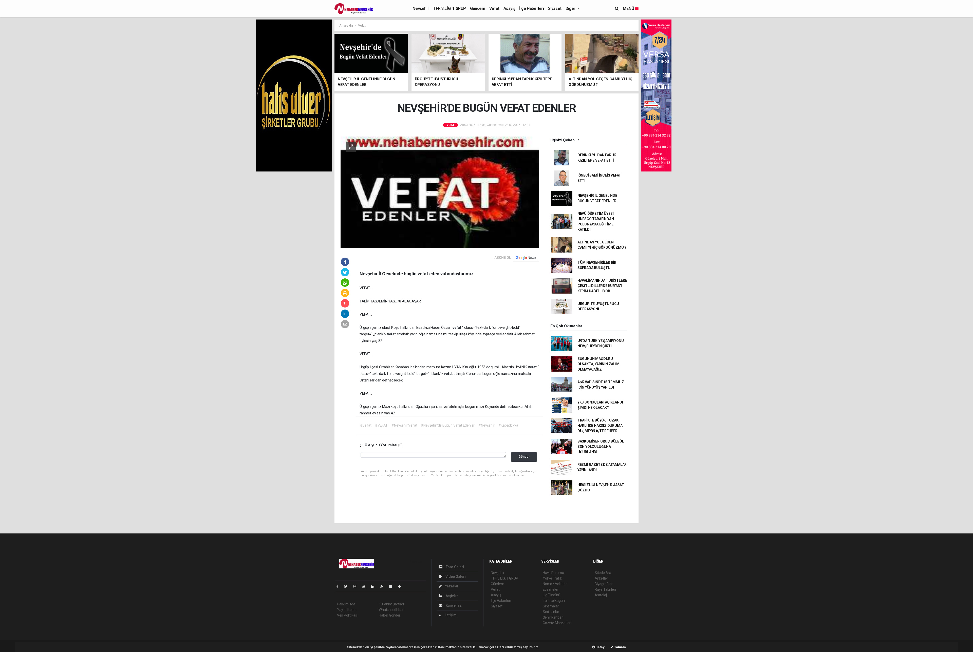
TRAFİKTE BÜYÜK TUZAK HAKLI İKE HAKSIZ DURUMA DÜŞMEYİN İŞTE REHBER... (600, 425)
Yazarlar (451, 586)
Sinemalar (551, 606)
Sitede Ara (603, 573)
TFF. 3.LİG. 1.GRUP (449, 8)
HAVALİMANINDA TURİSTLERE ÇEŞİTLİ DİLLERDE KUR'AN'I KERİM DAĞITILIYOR (602, 285)
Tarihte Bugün (554, 601)
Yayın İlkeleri (346, 610)
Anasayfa (346, 25)
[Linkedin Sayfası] (374, 586)
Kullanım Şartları (391, 604)
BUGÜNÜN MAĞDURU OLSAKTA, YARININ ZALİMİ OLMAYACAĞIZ (599, 364)
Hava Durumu (553, 573)
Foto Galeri (454, 567)
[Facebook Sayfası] (339, 586)
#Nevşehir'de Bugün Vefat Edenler (448, 425)
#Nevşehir (486, 425)
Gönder (524, 456)
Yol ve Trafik (552, 578)
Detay (600, 647)
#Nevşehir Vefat (404, 425)
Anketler (601, 578)
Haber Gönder (389, 615)
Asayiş (509, 8)
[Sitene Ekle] (401, 586)
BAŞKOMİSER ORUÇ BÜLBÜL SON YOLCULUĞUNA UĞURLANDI (600, 446)
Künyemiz (453, 605)
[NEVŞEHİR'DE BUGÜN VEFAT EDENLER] (440, 192)
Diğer (571, 8)
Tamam (619, 647)
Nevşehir (421, 8)
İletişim (450, 615)
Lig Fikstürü (551, 595)
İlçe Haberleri (531, 8)
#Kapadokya (508, 425)
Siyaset (555, 8)
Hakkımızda (346, 604)
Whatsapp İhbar (391, 610)
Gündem (477, 8)
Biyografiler (604, 584)
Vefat (494, 8)
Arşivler (451, 596)
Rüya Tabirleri (605, 589)
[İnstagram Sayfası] (357, 586)
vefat (457, 327)
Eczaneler (550, 589)
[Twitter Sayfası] (347, 586)
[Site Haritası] (393, 586)
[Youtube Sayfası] (365, 586)
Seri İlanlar (551, 612)
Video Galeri (455, 576)
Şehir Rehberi (553, 617)
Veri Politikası (347, 615)
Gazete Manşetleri (557, 623)
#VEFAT (381, 425)
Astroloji (601, 595)
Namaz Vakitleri (555, 584)
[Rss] (383, 586)
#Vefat (365, 425)
